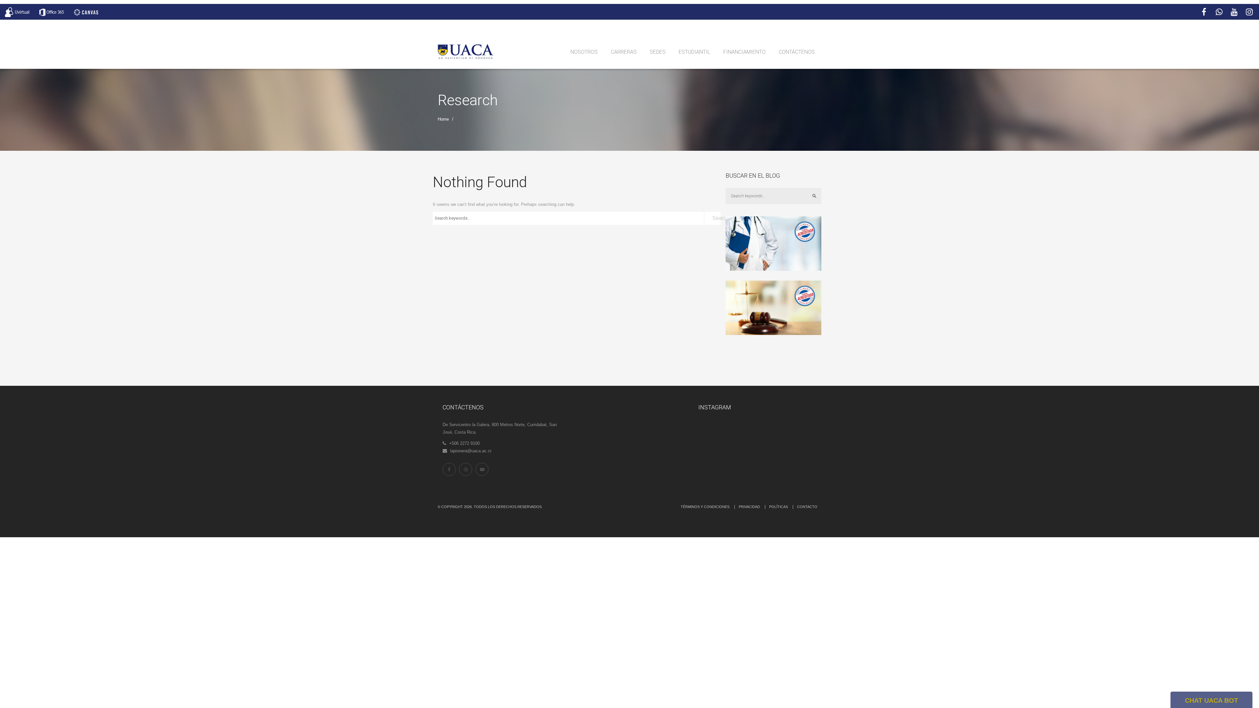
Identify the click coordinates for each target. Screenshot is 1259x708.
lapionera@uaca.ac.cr (470, 450)
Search (716, 218)
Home (443, 119)
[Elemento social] (1204, 12)
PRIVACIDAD (749, 507)
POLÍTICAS (778, 507)
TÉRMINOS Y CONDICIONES (705, 507)
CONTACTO (807, 507)
